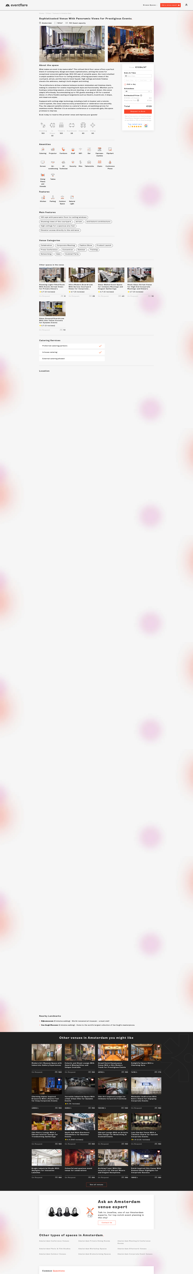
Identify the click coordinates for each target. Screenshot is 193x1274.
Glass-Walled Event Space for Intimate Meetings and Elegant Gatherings (110, 287)
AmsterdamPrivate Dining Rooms (94, 1241)
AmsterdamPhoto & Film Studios (55, 1249)
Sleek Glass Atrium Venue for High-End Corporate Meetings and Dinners (139, 287)
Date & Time (130, 73)
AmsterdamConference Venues (54, 1241)
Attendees (129, 88)
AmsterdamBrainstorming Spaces (94, 1254)
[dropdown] (186, 5)
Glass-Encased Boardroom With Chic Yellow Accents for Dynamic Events (51, 321)
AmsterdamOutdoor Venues (52, 1254)
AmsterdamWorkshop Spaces (92, 1249)
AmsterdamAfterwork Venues (132, 1249)
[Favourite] (58, 1046)
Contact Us (107, 1223)
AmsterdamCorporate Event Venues (135, 1254)
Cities (48, 13)
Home (41, 13)
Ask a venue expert (170, 5)
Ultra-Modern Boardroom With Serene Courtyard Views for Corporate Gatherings (81, 287)
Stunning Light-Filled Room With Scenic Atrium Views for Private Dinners (52, 287)
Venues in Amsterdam (62, 13)
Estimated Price (132, 95)
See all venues (96, 1185)
